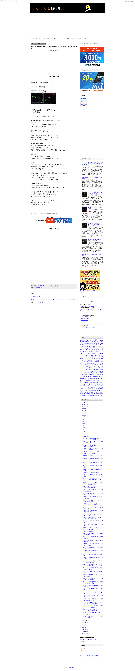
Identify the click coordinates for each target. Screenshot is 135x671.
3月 (84, 421)
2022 (83, 625)
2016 (83, 404)
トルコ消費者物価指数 (87, 374)
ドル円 (86, 382)
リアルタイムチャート (87, 385)
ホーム (53, 299)
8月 (84, 432)
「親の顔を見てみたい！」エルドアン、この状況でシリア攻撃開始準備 (93, 504)
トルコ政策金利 (38, 287)
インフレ (96, 349)
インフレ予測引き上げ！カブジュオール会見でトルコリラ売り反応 (93, 603)
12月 (84, 622)
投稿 (83, 648)
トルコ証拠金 (98, 374)
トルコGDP (90, 363)
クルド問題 (96, 355)
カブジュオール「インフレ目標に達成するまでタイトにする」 (93, 606)
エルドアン (96, 351)
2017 (83, 406)
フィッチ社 (87, 384)
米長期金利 (90, 395)
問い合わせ (38, 38)
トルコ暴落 (96, 381)
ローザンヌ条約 (97, 387)
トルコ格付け (88, 369)
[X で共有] (54, 285)
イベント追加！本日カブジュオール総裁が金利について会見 (93, 599)
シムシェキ (96, 357)
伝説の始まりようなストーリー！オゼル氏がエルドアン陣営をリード (95, 224)
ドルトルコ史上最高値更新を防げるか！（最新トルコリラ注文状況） (93, 438)
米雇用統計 (89, 393)
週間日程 (32, 38)
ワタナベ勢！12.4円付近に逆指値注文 (92, 472)
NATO (99, 343)
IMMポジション (93, 343)
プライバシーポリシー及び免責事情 (89, 655)
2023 (83, 627)
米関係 (84, 393)
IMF (88, 343)
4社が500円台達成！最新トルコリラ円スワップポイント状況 (95, 164)
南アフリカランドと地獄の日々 (80, 38)
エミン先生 (90, 351)
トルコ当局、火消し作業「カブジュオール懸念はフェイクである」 (93, 487)
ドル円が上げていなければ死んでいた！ (93, 527)
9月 (84, 434)
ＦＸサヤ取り (93, 341)
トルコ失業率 (91, 372)
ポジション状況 (94, 384)
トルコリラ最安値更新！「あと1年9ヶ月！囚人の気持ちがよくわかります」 (93, 565)
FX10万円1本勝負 (84, 341)
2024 (83, 629)
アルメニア (94, 346)
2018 (83, 408)
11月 (84, 620)
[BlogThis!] (52, 285)
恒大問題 (98, 388)
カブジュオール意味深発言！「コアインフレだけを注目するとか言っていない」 (93, 479)
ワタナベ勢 (87, 388)
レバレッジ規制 (91, 387)
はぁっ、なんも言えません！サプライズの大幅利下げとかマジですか (93, 561)
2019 (83, 411)
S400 (81, 345)
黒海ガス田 (86, 390)
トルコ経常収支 (92, 371)
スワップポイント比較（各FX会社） (50, 38)
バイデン (97, 382)
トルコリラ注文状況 (94, 366)
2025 (83, 631)
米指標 (93, 393)
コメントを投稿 (36, 296)
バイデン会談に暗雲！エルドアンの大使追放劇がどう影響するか (93, 582)
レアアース (85, 387)
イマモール (85, 349)
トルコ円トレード (90, 368)
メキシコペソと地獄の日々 (66, 38)
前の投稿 (74, 299)
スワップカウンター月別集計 (90, 358)
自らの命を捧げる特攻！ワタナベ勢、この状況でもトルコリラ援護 (93, 518)
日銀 (94, 392)
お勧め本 (93, 353)
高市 (83, 390)
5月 (84, 425)
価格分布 (91, 388)
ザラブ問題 (90, 357)
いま (81, 349)
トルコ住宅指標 (99, 372)
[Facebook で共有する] (55, 285)
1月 (84, 417)
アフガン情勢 (94, 344)
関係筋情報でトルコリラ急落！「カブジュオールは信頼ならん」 (93, 483)
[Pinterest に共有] (57, 285)
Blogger (72, 667)
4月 (84, 423)
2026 (83, 633)
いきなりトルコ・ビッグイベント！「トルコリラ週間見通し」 (93, 449)
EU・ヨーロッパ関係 (90, 340)
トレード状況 (92, 382)
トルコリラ (89, 364)
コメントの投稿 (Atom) (39, 302)
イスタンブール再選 (90, 348)
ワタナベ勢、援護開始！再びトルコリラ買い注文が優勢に (93, 511)
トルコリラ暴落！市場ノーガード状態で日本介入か (95, 192)
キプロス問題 (98, 353)
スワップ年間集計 (95, 360)
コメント (84, 651)
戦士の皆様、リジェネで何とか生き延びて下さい (95, 240)
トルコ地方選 (91, 379)
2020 (83, 413)
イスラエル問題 (99, 348)
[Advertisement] (67, 24)
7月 (84, 429)
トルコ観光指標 (97, 369)
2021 (83, 415)
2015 (83, 402)
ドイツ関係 (86, 361)
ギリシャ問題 (89, 355)
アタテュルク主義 (87, 344)
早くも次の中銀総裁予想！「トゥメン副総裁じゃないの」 (93, 494)
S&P (102, 343)
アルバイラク (87, 346)
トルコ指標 (85, 372)
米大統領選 (84, 395)
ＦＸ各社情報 (83, 343)
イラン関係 (91, 349)
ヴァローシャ (100, 349)
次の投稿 (33, 299)
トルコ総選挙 (95, 376)
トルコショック (96, 363)
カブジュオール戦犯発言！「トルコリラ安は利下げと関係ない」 (93, 501)
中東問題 (90, 392)
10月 (84, 436)
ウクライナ (83, 351)
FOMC (101, 340)
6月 (84, 427)
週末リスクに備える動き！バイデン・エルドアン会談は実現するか (93, 610)
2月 (84, 419)
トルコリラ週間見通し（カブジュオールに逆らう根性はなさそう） (93, 530)
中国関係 (86, 392)
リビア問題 (95, 385)
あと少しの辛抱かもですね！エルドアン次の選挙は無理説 (93, 445)
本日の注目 (100, 395)
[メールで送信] (51, 285)
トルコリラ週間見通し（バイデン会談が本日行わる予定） (93, 617)
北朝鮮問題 (95, 395)
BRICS (81, 340)
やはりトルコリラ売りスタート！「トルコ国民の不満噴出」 (93, 579)
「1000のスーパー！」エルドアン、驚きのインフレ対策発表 (92, 452)
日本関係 (98, 392)
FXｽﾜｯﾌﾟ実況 (100, 341)
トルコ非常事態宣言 (87, 381)
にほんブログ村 (84, 641)
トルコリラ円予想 (96, 364)
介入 (94, 388)
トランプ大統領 (94, 361)
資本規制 (91, 390)
